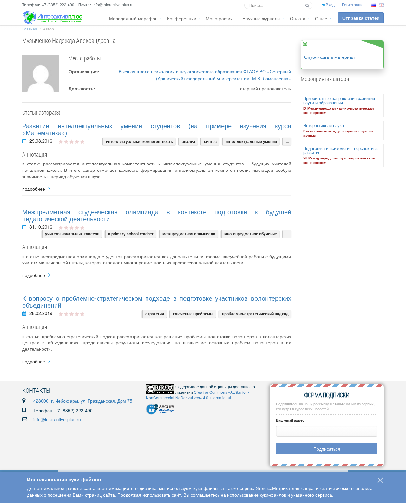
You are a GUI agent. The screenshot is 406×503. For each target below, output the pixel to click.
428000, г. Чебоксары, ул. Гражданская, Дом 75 (82, 401)
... (287, 141)
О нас (321, 18)
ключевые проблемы (193, 314)
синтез (210, 141)
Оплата (297, 18)
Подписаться (326, 449)
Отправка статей (361, 18)
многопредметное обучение (250, 234)
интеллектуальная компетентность (139, 141)
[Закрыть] (380, 480)
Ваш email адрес (290, 420)
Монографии (219, 18)
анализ (188, 141)
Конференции (181, 18)
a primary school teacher (131, 234)
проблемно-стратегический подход (255, 314)
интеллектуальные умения (251, 141)
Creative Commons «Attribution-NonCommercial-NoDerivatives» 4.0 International (197, 394)
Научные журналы (261, 18)
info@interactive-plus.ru (57, 419)
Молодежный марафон (133, 18)
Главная (29, 28)
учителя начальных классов (72, 234)
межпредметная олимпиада (188, 234)
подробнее (33, 189)
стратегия (154, 314)
